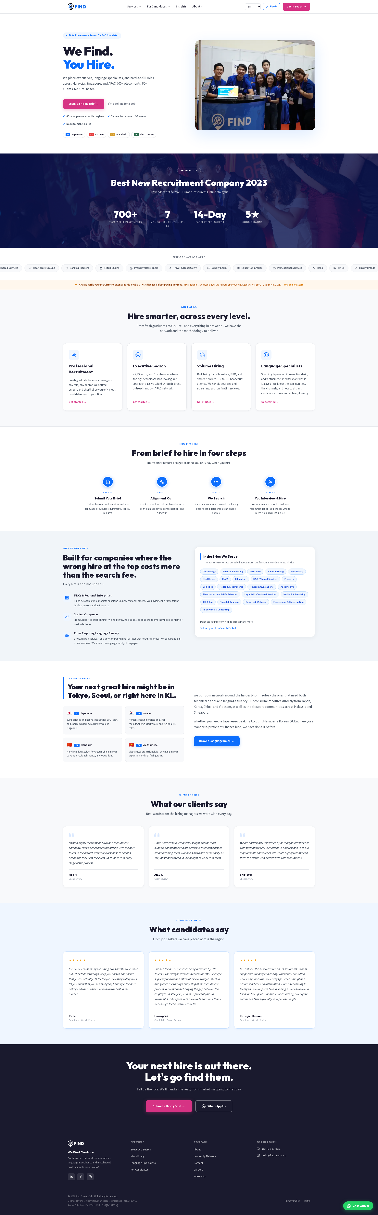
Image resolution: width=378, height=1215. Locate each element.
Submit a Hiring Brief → (84, 104)
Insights (181, 7)
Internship (200, 1176)
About (196, 7)
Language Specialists (143, 1163)
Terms (307, 1201)
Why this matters (293, 285)
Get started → (77, 402)
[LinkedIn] (71, 1176)
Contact (198, 1163)
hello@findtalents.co (274, 1156)
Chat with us (361, 1206)
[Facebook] (80, 1176)
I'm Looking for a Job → (123, 104)
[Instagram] (90, 1176)
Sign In (273, 6)
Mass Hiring (137, 1156)
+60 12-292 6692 (271, 1149)
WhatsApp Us (217, 1106)
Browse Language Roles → (216, 741)
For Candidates (157, 7)
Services (132, 7)
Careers (198, 1170)
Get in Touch (294, 7)
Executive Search (141, 1150)
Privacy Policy (292, 1201)
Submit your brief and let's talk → (220, 628)
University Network (205, 1156)
